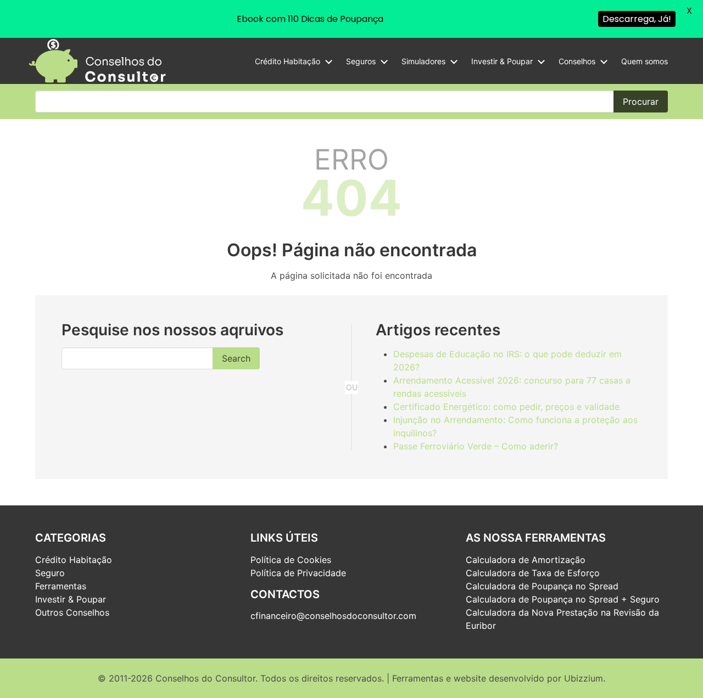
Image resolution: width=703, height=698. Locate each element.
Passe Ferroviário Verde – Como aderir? (475, 446)
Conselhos (577, 61)
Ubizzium (583, 678)
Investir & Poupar (502, 61)
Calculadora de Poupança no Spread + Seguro (563, 599)
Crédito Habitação (287, 61)
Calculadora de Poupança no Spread (542, 586)
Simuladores (423, 61)
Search (236, 358)
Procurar (641, 101)
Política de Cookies (290, 559)
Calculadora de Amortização (525, 559)
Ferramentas (60, 586)
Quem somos (644, 61)
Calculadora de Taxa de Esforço (533, 572)
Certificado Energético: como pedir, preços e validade (506, 406)
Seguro (50, 572)
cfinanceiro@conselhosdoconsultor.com (333, 615)
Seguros (361, 61)
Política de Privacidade (298, 572)
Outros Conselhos (72, 612)
